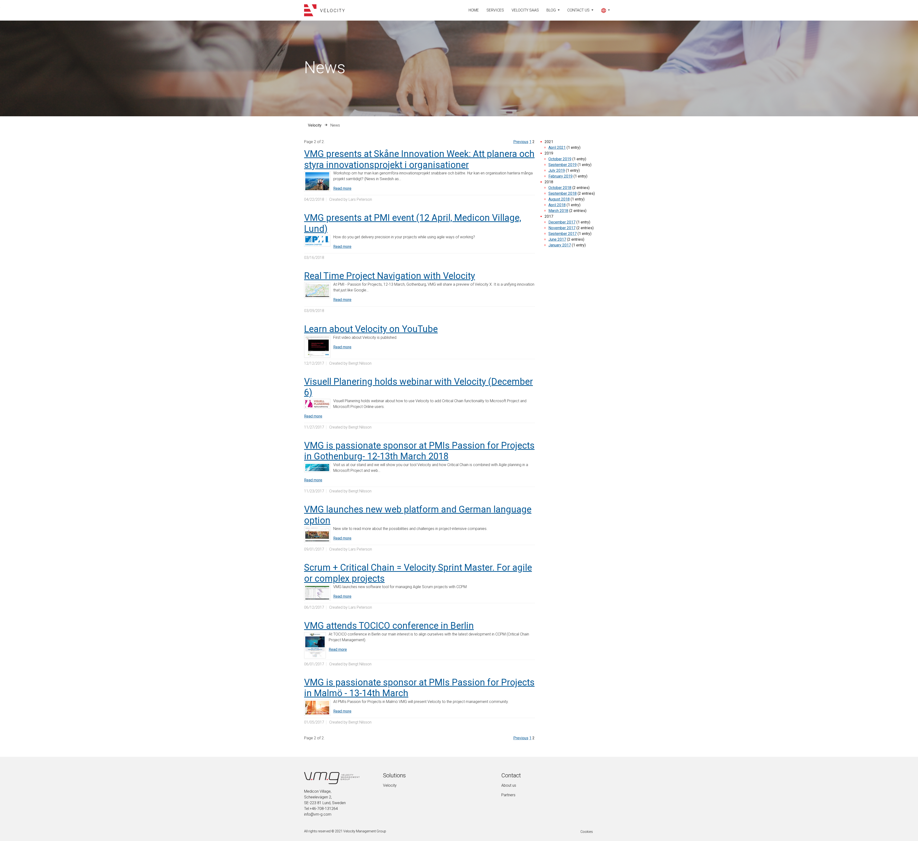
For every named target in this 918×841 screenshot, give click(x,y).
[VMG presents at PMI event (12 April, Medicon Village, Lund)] (317, 240)
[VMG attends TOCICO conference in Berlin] (315, 645)
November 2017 (561, 228)
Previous (520, 141)
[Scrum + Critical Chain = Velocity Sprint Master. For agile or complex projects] (317, 593)
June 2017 (557, 239)
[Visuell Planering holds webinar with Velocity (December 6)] (317, 404)
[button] (605, 10)
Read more (342, 188)
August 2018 (559, 199)
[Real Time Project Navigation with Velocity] (317, 290)
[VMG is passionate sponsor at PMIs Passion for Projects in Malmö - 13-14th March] (317, 708)
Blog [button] (551, 10)
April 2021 (557, 147)
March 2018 (558, 210)
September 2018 (562, 193)
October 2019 (559, 159)
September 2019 (562, 164)
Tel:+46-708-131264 (321, 808)
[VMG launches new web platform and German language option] (317, 534)
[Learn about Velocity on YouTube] (317, 346)
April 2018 (557, 205)
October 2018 (559, 187)
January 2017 (559, 245)
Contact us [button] (578, 10)
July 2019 (556, 170)
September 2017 (562, 233)
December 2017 (561, 222)
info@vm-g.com (317, 814)
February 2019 (560, 176)
